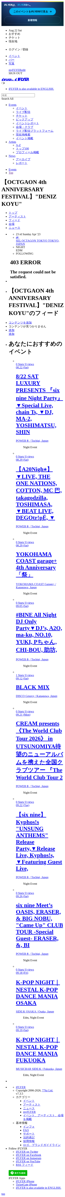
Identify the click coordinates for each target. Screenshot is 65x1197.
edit (23, 70)
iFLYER (21, 1087)
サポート (29, 1133)
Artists (12, 141)
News (12, 155)
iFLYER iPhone (25, 1181)
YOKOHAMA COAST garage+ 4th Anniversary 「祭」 (36, 564)
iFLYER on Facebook (28, 1154)
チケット (21, 115)
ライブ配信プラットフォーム (34, 130)
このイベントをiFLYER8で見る (32, 11)
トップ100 (22, 148)
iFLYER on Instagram (28, 1158)
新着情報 (32, 20)
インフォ (29, 1126)
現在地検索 (23, 134)
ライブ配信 (23, 111)
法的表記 (29, 1137)
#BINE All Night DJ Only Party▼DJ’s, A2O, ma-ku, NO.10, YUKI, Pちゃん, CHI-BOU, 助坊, (39, 632)
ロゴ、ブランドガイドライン (42, 1144)
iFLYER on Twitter (27, 1151)
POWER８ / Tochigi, (32, 440)
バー (11, 59)
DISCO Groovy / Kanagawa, (36, 696)
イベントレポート (27, 123)
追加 (11, 330)
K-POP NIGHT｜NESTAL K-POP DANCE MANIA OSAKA (38, 992)
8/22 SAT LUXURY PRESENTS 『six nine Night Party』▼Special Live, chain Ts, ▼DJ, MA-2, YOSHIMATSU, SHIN (39, 404)
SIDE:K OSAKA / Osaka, (35, 1011)
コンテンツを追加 (20, 322)
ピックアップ (24, 119)
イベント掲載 (24, 138)
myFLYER (15, 70)
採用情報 (29, 1141)
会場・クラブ (24, 127)
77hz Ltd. (47, 1090)
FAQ (26, 1130)
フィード (14, 220)
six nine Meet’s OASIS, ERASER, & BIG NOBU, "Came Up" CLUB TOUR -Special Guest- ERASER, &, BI (39, 925)
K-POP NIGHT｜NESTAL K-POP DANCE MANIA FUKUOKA (38, 1049)
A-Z (18, 145)
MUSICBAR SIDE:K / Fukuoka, (39, 1068)
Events (12, 104)
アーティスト (17, 216)
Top (11, 172)
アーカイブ (23, 159)
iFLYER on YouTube (28, 1161)
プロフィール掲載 (27, 152)
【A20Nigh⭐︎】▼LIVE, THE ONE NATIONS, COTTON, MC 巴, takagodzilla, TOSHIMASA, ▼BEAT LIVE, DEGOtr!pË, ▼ (39, 493)
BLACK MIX (32, 687)
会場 (11, 224)
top (3, 1193)
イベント (14, 56)
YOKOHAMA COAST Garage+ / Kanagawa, (36, 586)
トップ (13, 212)
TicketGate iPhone (26, 1184)
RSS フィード (24, 1164)
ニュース (14, 227)
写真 (11, 63)
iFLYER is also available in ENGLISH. (31, 88)
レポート (21, 163)
